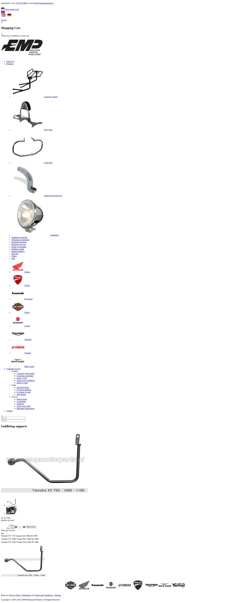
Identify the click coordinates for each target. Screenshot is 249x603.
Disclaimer (26, 595)
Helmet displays (18, 251)
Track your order (23, 406)
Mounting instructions (25, 408)
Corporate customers (25, 376)
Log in (3, 20)
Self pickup (21, 394)
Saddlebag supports (19, 237)
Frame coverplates (18, 247)
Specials (14, 254)
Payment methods (24, 390)
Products (9, 64)
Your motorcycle (12, 9)
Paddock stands (17, 249)
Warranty (20, 404)
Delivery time (22, 383)
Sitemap (57, 595)
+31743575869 (21, 3)
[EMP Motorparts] (22, 57)
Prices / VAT (22, 378)
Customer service (13, 369)
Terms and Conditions (26, 380)
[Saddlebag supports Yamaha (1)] (11, 505)
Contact (9, 411)
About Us (10, 61)
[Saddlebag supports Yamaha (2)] (11, 513)
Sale (13, 258)
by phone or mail (23, 392)
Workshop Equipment (20, 240)
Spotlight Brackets (18, 242)
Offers (14, 256)
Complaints (21, 401)
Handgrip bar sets (18, 244)
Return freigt (22, 399)
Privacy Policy (15, 595)
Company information (26, 373)
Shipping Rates (23, 387)
